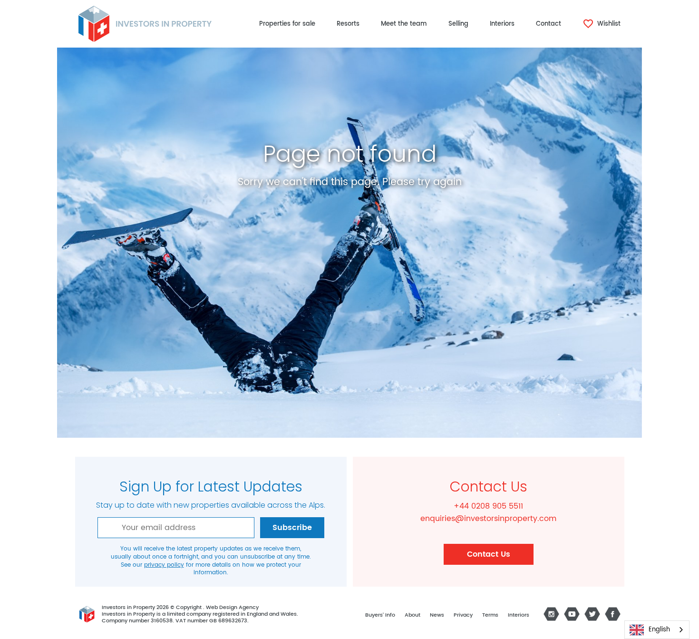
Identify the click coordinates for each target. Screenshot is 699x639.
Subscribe (292, 527)
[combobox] (656, 629)
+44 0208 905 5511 (488, 506)
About (412, 615)
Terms (490, 615)
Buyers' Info (380, 615)
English (659, 630)
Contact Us (488, 554)
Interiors (502, 24)
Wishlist (608, 24)
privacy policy (164, 565)
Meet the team (404, 24)
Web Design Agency (232, 607)
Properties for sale (287, 24)
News (437, 615)
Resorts (348, 24)
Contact (548, 24)
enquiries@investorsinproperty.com (488, 518)
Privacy (463, 615)
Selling (458, 24)
